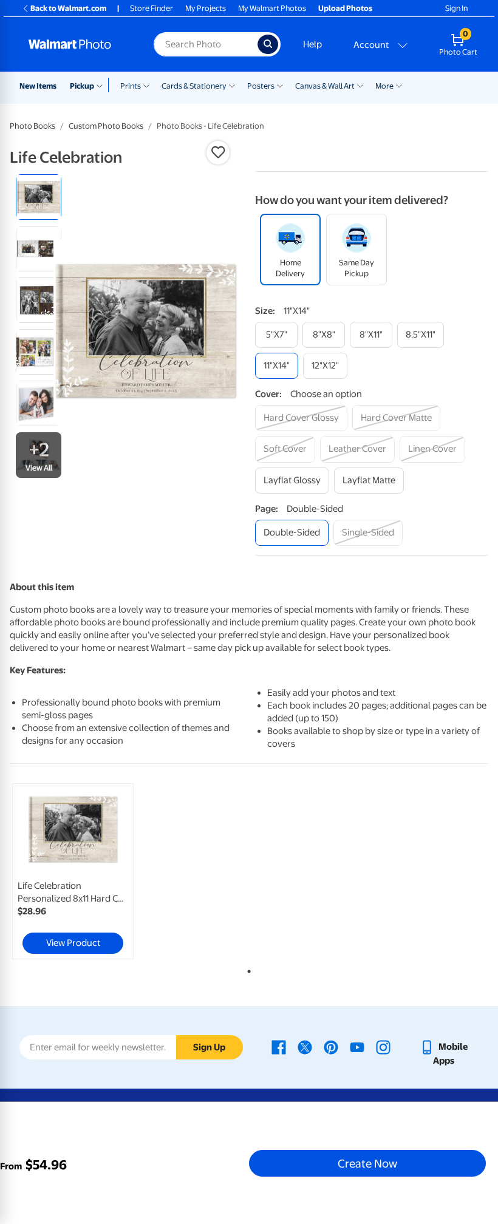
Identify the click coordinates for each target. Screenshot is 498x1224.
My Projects (205, 8)
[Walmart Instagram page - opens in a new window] (383, 1046)
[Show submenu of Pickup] (102, 85)
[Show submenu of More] (399, 85)
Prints (130, 85)
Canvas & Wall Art (325, 85)
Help (312, 44)
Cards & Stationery (194, 85)
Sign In (456, 8)
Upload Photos (345, 8)
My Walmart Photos (272, 8)
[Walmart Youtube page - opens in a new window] (357, 1046)
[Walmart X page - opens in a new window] (305, 1046)
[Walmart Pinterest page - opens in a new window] (331, 1046)
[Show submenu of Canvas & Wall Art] (360, 85)
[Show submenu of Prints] (146, 85)
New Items (37, 85)
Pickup (82, 85)
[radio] (38, 197)
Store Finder (151, 8)
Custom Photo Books (106, 126)
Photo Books (32, 126)
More (384, 85)
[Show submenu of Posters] (280, 85)
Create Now (367, 1163)
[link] (73, 871)
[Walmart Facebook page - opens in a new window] (278, 1046)
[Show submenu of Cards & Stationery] (232, 85)
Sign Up (209, 1047)
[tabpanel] (89, 871)
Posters (261, 85)
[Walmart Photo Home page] (78, 44)
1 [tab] (246, 969)
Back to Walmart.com (68, 8)
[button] (218, 152)
